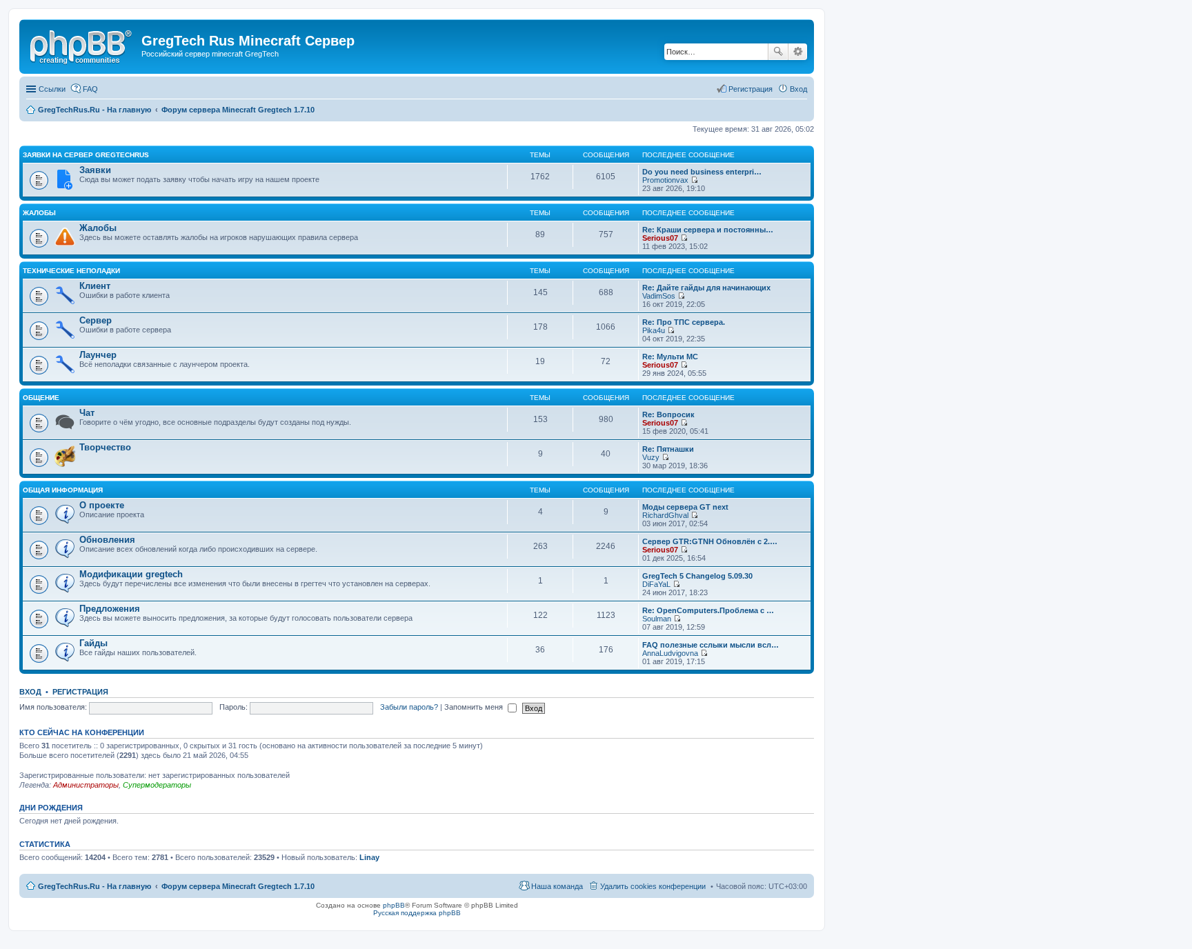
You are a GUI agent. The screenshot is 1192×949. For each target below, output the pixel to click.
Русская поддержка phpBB (417, 913)
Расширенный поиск (797, 51)
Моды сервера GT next (685, 507)
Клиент (94, 286)
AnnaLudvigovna (670, 653)
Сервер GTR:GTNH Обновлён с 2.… (709, 541)
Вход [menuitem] (798, 89)
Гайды (93, 643)
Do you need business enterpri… (702, 172)
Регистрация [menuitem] (750, 89)
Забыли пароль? (409, 707)
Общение (41, 397)
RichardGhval (665, 515)
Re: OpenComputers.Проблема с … (708, 610)
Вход (30, 692)
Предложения (109, 608)
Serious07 (660, 238)
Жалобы (39, 213)
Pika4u (653, 330)
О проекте (101, 505)
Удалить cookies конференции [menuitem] (653, 886)
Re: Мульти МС (670, 356)
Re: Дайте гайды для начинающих (706, 287)
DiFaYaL (656, 584)
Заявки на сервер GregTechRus (86, 155)
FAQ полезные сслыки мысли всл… (710, 645)
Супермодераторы (157, 785)
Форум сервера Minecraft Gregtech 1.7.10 (238, 886)
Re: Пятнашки (668, 449)
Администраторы (86, 785)
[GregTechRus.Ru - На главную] (82, 45)
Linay (369, 857)
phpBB (394, 905)
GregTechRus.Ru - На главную (94, 886)
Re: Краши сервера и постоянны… (707, 230)
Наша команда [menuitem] (557, 886)
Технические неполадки (71, 270)
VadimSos (658, 296)
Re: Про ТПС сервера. (683, 322)
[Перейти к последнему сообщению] (694, 180)
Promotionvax (665, 180)
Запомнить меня (474, 707)
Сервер (95, 320)
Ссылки (52, 89)
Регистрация (80, 692)
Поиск (778, 51)
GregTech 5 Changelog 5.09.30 (697, 576)
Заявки (95, 170)
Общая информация (63, 490)
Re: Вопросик (668, 414)
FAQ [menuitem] (90, 89)
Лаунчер (98, 355)
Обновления (107, 540)
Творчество (105, 447)
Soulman (656, 619)
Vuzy (650, 457)
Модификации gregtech (131, 574)
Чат (87, 413)
